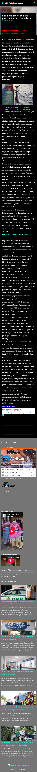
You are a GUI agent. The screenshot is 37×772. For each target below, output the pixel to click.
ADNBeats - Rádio (16, 478)
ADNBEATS (5, 478)
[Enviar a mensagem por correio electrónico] (3, 415)
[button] (3, 24)
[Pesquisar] (34, 3)
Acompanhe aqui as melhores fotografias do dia (17, 413)
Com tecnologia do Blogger (19, 765)
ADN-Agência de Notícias (14, 3)
